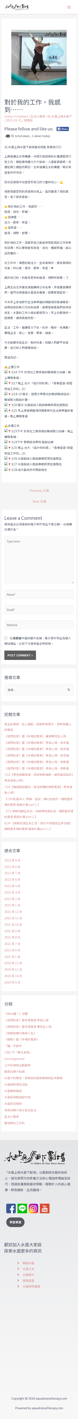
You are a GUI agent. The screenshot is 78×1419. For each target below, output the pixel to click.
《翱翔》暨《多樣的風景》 (21, 1039)
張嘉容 (28, 120)
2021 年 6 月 (12, 950)
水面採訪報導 (13, 1103)
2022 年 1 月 (12, 905)
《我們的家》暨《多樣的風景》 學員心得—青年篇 (36, 742)
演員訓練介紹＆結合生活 (20, 1110)
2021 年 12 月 (13, 911)
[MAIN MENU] (69, 7)
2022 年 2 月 (12, 899)
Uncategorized (14, 1059)
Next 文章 (39, 501)
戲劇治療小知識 (14, 1071)
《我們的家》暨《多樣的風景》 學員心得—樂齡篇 (36, 762)
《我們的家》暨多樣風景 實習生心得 (28, 1026)
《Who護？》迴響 (16, 1014)
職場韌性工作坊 (14, 1123)
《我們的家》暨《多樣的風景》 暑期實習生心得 (35, 736)
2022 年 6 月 (12, 879)
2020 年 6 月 (12, 982)
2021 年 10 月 (13, 924)
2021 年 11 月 (13, 918)
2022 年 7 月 (12, 873)
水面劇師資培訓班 (16, 1084)
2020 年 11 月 (13, 969)
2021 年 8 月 (12, 937)
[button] (15, 1222)
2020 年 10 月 (13, 976)
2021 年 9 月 (12, 931)
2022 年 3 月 (12, 892)
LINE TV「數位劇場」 (18, 1052)
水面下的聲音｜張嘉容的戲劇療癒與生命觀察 (33, 1078)
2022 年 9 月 (12, 860)
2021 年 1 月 (12, 957)
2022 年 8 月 (12, 867)
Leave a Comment (16, 116)
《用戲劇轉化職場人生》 (20, 1033)
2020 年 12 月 (13, 963)
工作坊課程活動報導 (17, 1065)
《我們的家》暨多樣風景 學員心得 (26, 1020)
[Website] (39, 625)
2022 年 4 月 (12, 886)
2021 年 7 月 (12, 944)
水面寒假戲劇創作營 (17, 1097)
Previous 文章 (39, 490)
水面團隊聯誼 (13, 1091)
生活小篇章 (38, 116)
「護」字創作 (13, 1046)
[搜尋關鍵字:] (39, 690)
